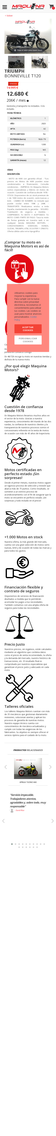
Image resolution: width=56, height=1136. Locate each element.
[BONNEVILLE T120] (16, 62)
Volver (9, 15)
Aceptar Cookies (27, 329)
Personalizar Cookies (28, 340)
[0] (51, 5)
